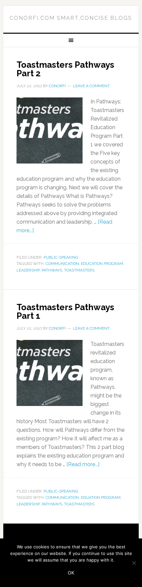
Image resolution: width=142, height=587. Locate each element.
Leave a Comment (91, 86)
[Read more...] (82, 464)
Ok (71, 572)
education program (102, 263)
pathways (52, 270)
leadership (28, 270)
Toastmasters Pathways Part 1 (65, 311)
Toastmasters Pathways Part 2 (65, 69)
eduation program (101, 497)
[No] (133, 563)
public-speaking (61, 257)
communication (62, 263)
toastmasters (79, 270)
